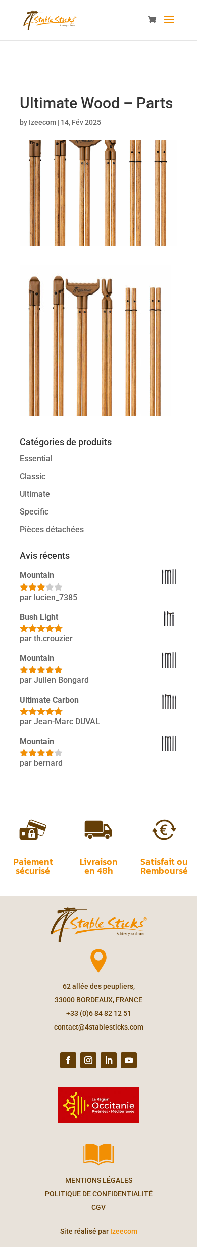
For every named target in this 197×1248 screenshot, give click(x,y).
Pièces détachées (52, 529)
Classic (32, 476)
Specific (34, 512)
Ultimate (35, 494)
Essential (36, 458)
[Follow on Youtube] (129, 1060)
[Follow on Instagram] (88, 1060)
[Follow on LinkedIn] (109, 1060)
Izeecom (42, 122)
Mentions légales (98, 1180)
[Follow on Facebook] (68, 1060)
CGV (98, 1207)
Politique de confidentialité (99, 1194)
